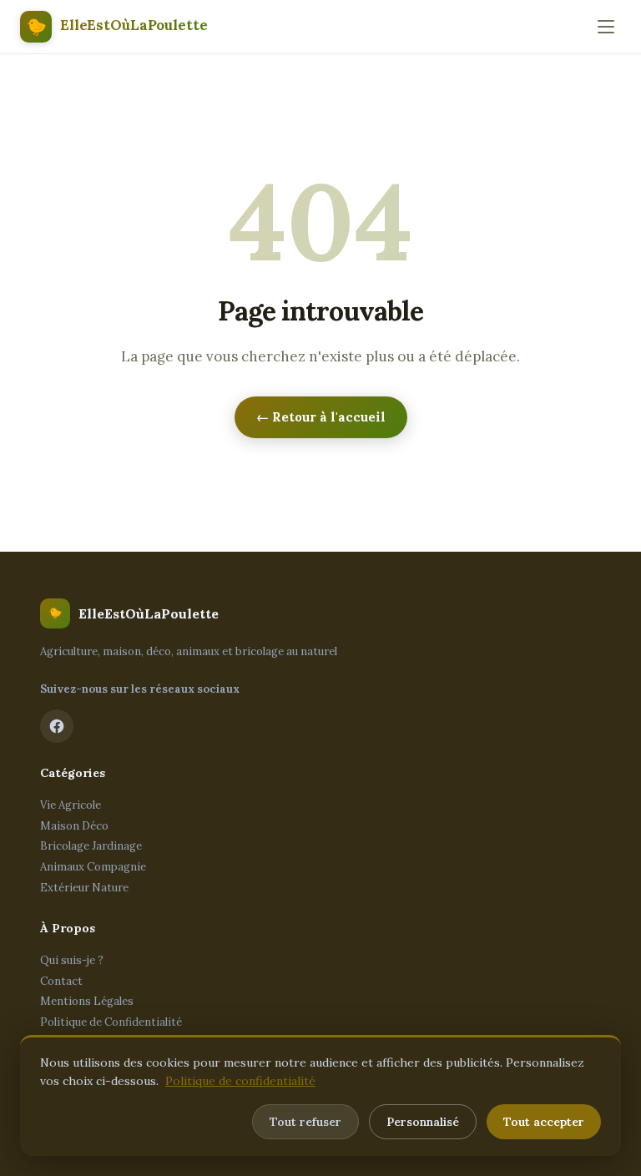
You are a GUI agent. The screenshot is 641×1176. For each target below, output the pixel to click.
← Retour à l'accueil (321, 417)
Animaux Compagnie (93, 867)
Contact (61, 981)
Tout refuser (305, 1121)
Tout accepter (543, 1121)
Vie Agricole (70, 805)
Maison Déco (74, 826)
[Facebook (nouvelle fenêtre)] (56, 726)
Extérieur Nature (84, 888)
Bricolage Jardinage (91, 846)
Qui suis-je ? (71, 960)
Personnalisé (422, 1121)
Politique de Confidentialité (111, 1022)
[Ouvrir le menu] (606, 26)
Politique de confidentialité (240, 1080)
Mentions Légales (87, 1001)
